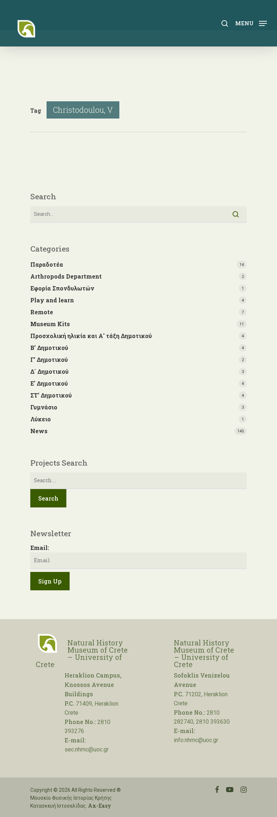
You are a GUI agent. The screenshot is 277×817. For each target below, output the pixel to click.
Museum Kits (50, 324)
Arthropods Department (66, 276)
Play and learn (52, 300)
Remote (41, 312)
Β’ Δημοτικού (49, 347)
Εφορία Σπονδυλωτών (62, 288)
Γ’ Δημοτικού (49, 359)
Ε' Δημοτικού (49, 383)
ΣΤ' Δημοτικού (51, 395)
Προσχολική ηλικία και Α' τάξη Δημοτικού (91, 335)
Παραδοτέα (46, 264)
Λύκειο (40, 419)
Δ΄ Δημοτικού (49, 371)
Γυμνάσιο (43, 407)
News (39, 431)
